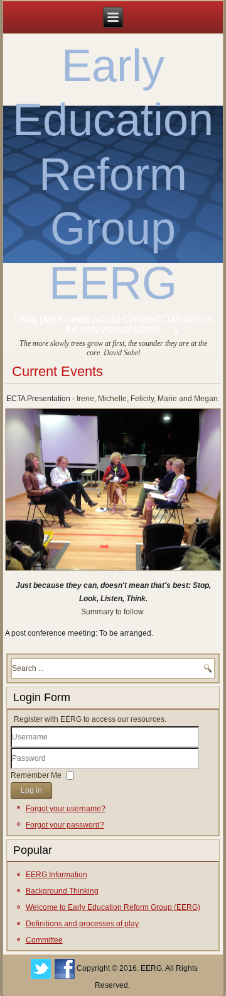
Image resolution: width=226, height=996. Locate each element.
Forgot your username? (65, 808)
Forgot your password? (65, 825)
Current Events (57, 371)
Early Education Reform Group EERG (113, 174)
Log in (31, 790)
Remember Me (36, 775)
